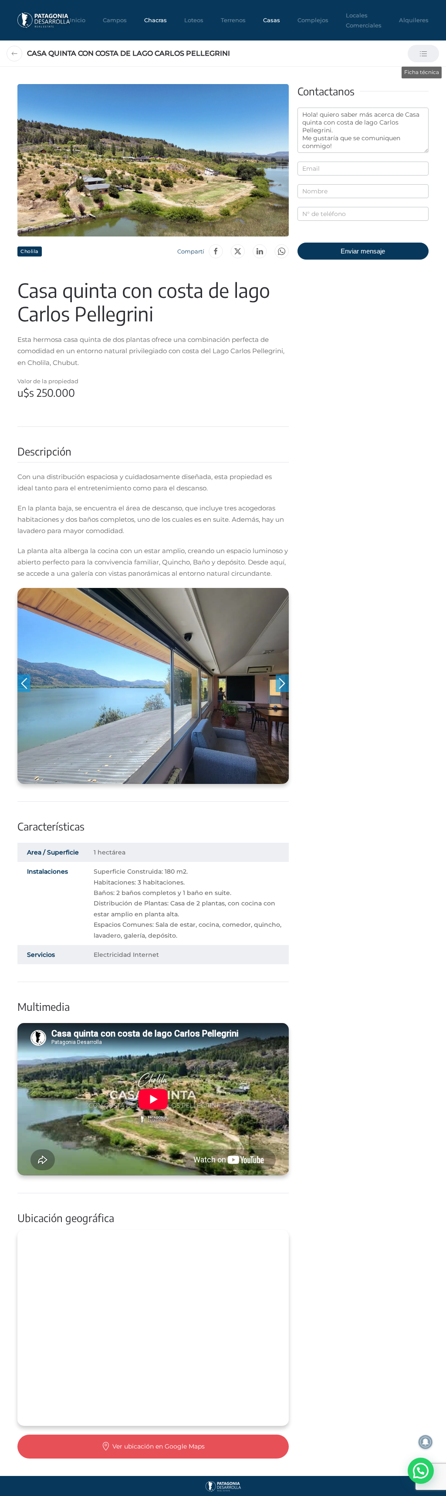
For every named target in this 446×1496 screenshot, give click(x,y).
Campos (115, 20)
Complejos (312, 20)
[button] (153, 160)
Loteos (193, 20)
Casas (271, 20)
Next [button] (282, 683)
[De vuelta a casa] (43, 20)
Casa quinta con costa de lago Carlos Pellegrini (128, 53)
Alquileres (414, 20)
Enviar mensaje (363, 251)
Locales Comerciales (364, 20)
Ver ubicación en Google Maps (158, 1446)
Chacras (155, 20)
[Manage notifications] (425, 1442)
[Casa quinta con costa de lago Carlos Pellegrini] (281, 251)
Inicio (77, 20)
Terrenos (233, 20)
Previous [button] (23, 683)
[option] (153, 686)
